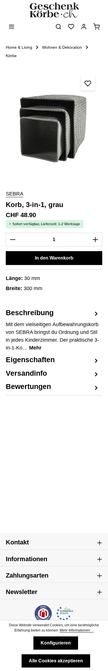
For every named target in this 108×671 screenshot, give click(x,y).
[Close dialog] (101, 314)
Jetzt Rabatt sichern (28, 349)
